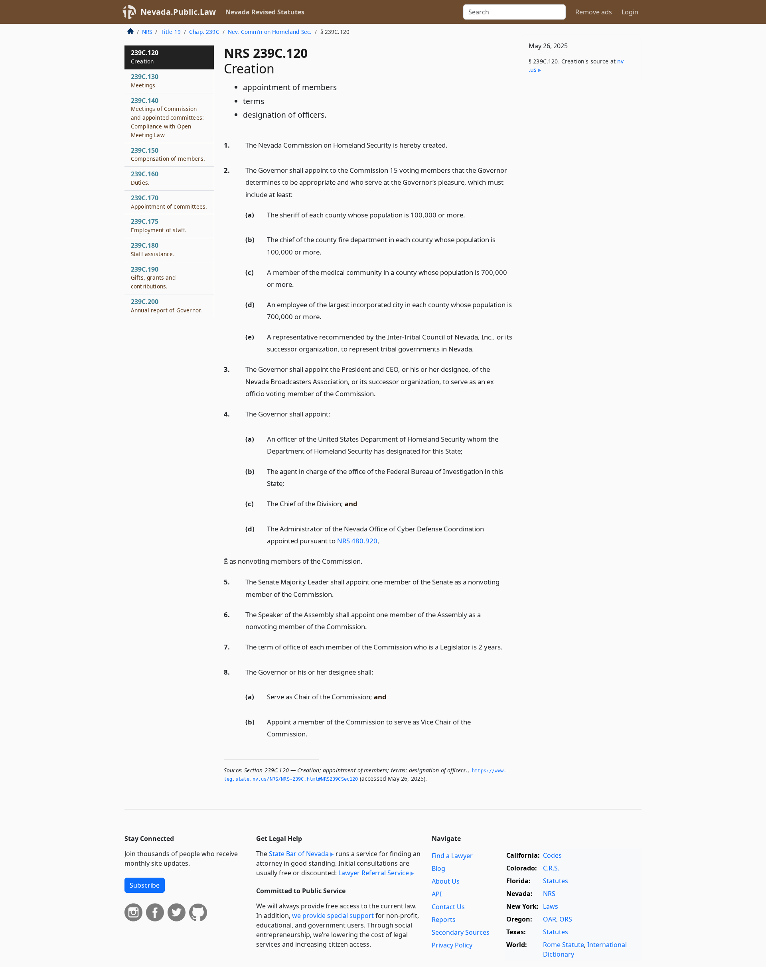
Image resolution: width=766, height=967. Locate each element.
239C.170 (169, 201)
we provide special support (333, 915)
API (437, 894)
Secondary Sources (461, 932)
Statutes (555, 880)
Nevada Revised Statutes (264, 12)
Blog (438, 868)
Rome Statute (563, 944)
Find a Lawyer (452, 855)
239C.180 (153, 249)
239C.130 (144, 80)
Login (630, 12)
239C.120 (144, 56)
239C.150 (168, 154)
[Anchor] (452, 144)
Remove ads (593, 12)
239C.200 (166, 305)
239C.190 (153, 277)
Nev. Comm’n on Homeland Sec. (270, 32)
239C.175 (159, 225)
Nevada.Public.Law (178, 11)
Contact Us (448, 906)
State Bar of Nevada (299, 853)
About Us (446, 881)
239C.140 (167, 117)
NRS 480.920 (357, 540)
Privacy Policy (452, 945)
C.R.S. (551, 868)
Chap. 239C (204, 32)
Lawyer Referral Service (373, 872)
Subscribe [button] (145, 885)
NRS (147, 32)
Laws (550, 906)
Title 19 (171, 32)
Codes (552, 855)
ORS (565, 919)
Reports (444, 919)
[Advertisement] (582, 212)
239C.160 (144, 178)
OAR (549, 919)
